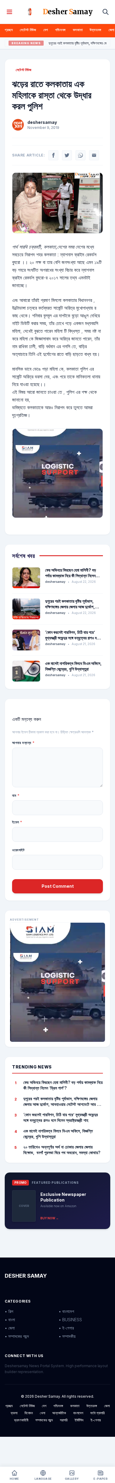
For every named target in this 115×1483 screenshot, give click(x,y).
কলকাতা (78, 30)
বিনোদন (28, 1413)
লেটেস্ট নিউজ (28, 30)
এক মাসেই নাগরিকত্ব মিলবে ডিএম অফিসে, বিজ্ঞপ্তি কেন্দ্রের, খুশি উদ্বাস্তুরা (58, 1133)
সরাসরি (64, 1420)
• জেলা (10, 1327)
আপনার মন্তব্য (23, 742)
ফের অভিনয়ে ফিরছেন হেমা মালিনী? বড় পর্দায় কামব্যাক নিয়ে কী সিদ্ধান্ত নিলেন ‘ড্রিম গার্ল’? (70, 575)
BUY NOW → (49, 1218)
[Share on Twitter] (67, 155)
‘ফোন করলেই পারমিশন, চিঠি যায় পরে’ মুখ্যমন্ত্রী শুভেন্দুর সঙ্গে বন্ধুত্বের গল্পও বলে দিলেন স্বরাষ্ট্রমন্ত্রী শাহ (72, 638)
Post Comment (58, 886)
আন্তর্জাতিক (59, 1413)
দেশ (45, 30)
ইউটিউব (79, 1420)
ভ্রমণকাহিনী (21, 1420)
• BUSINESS (70, 1319)
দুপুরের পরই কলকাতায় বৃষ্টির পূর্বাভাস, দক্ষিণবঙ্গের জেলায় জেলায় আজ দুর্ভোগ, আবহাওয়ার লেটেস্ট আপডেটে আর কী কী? (72, 607)
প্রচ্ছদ (9, 30)
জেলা (111, 30)
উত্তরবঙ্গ (95, 30)
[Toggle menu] (9, 12)
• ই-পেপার (66, 1327)
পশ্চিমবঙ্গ (60, 30)
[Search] (105, 12)
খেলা (42, 1413)
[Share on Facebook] (53, 155)
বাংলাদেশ (78, 1413)
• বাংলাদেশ (66, 1311)
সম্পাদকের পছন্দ (44, 1420)
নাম (15, 795)
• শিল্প (9, 1311)
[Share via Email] (94, 155)
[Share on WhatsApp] (80, 155)
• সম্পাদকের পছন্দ (17, 1336)
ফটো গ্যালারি (97, 1413)
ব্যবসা (14, 1413)
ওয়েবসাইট (18, 850)
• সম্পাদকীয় (67, 1336)
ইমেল (17, 822)
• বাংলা (10, 1319)
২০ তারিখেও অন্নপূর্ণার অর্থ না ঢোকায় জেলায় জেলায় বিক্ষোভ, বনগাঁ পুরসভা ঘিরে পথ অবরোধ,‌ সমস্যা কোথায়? (61, 1149)
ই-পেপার (96, 1420)
